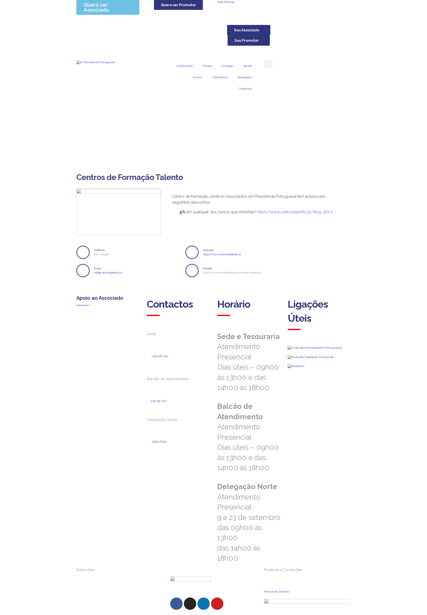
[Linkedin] (203, 603)
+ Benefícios (220, 77)
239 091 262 (158, 401)
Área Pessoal (225, 2)
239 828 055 (159, 356)
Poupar (207, 66)
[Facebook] (176, 603)
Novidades (245, 77)
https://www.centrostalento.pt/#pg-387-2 (295, 212)
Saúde (247, 66)
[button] (178, 5)
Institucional (184, 66)
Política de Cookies (276, 591)
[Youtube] (217, 603)
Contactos (245, 88)
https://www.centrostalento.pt (222, 254)
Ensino (197, 77)
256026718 (158, 441)
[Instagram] (190, 603)
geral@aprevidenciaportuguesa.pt (174, 364)
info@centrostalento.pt (108, 272)
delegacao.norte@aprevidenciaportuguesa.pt (177, 454)
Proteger (227, 66)
